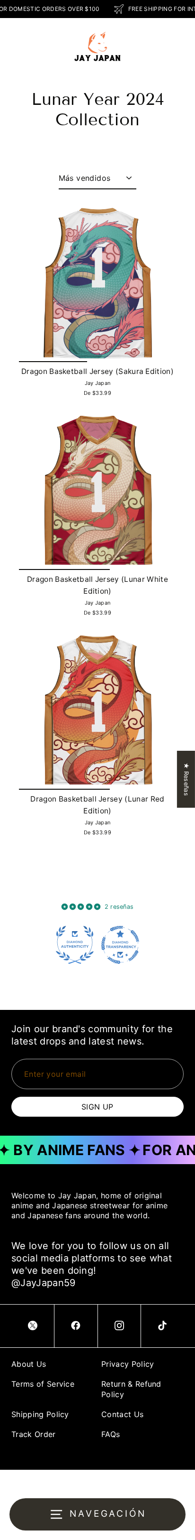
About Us (28, 1364)
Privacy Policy (127, 1364)
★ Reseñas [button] (186, 778)
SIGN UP (97, 1106)
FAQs (110, 1434)
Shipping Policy (40, 1414)
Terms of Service (42, 1384)
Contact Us (122, 1414)
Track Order (33, 1434)
